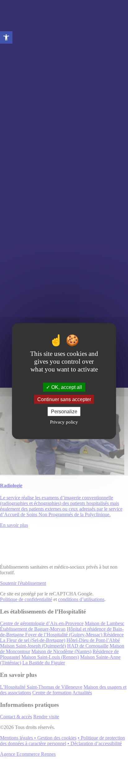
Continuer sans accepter (64, 399)
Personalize (64, 411)
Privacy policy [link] (64, 422)
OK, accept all (66, 387)
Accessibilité (6, 37)
